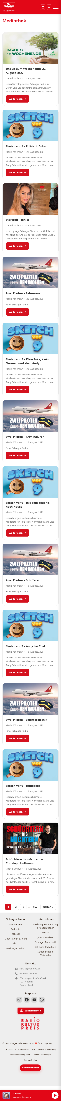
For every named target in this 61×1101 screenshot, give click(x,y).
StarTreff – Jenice (18, 220)
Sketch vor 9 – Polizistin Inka (26, 146)
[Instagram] (19, 1000)
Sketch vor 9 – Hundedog (23, 786)
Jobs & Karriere (45, 937)
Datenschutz (23, 1049)
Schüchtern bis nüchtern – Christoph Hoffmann (24, 861)
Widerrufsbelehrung (47, 1049)
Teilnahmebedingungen (20, 1054)
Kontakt (16, 933)
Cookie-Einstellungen (42, 1054)
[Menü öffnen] (55, 7)
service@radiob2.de (30, 968)
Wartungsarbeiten (15, 948)
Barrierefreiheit (33, 1010)
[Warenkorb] (42, 7)
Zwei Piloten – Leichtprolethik (26, 720)
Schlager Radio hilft (45, 942)
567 (35, 907)
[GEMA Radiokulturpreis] (30, 1023)
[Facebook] (27, 1000)
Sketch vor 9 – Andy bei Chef (25, 646)
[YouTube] (34, 1000)
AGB (34, 1049)
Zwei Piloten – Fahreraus (23, 293)
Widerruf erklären (30, 1067)
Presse (45, 932)
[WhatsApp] (42, 1000)
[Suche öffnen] (49, 7)
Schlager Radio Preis (45, 946)
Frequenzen (15, 924)
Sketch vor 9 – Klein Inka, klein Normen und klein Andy (27, 361)
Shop (15, 943)
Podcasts (15, 929)
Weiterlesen (16, 98)
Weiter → (48, 907)
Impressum (11, 1049)
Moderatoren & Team (16, 938)
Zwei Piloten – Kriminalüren (25, 437)
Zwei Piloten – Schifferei (22, 580)
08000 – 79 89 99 (28, 973)
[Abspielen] (55, 1095)
